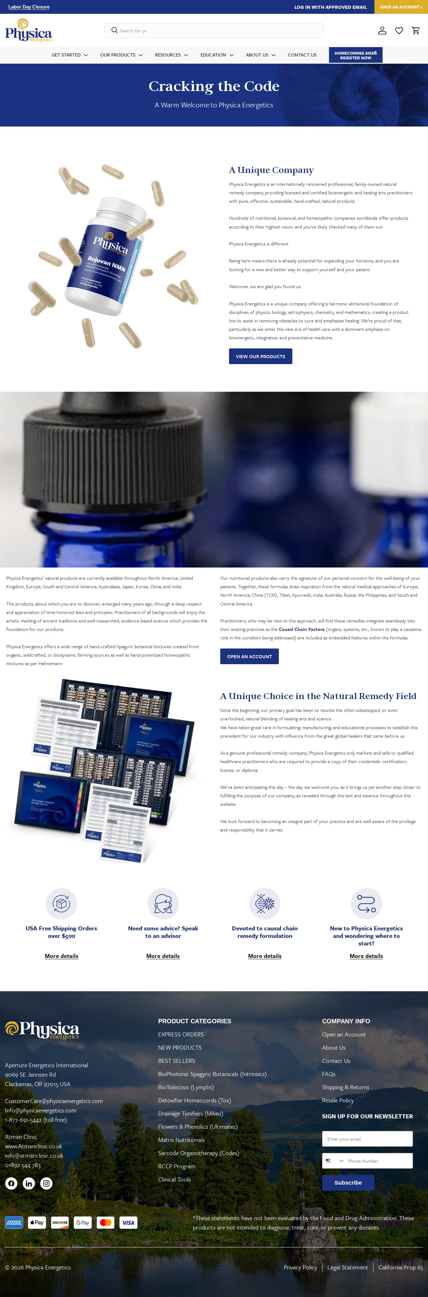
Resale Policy (338, 1100)
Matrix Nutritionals (181, 1139)
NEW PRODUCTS (180, 1047)
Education (213, 54)
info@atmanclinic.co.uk (34, 1155)
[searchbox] (214, 30)
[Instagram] (46, 1183)
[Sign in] (382, 30)
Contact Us (302, 54)
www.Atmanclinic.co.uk (33, 1146)
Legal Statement (347, 1267)
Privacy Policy (300, 1267)
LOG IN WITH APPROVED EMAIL (331, 6)
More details (61, 956)
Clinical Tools (174, 1179)
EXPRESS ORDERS (181, 1034)
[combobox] (333, 1160)
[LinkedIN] (29, 1183)
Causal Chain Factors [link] (302, 629)
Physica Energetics (48, 1267)
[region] (131, 6)
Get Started (66, 54)
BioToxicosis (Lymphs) (186, 1087)
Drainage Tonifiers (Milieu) (190, 1113)
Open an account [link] (249, 656)
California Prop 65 (400, 1267)
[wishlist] (399, 30)
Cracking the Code (214, 86)
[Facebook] (11, 1183)
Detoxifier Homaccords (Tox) (194, 1100)
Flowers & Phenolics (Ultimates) (198, 1126)
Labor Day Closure (29, 6)
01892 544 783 (22, 1164)
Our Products (117, 54)
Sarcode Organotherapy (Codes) (198, 1153)
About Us (257, 54)
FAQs (329, 1073)
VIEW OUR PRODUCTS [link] (260, 356)
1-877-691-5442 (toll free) (36, 1119)
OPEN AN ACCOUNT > (401, 7)
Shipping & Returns (345, 1087)
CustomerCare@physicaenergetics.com (54, 1100)
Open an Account (344, 1034)
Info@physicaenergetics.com (40, 1110)
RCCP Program (177, 1166)
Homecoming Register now (356, 55)
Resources (168, 54)
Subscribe (348, 1183)
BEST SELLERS (176, 1060)
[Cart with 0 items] (415, 30)
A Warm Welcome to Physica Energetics (214, 105)
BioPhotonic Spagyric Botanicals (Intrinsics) (212, 1073)
